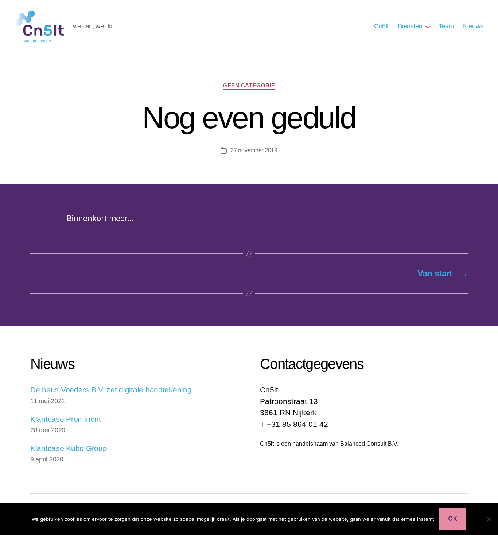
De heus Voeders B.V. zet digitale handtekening (111, 389)
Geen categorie (249, 85)
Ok (452, 518)
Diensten (410, 26)
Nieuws (473, 26)
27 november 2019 (253, 150)
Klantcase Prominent (65, 419)
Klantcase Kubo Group (68, 448)
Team (446, 26)
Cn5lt (381, 26)
